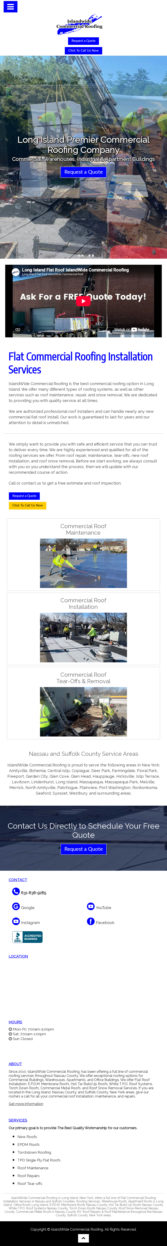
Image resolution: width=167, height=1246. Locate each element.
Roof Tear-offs (29, 1183)
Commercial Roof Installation (83, 603)
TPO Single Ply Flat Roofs (38, 1160)
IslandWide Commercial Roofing (77, 1229)
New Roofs (27, 1137)
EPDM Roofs (28, 1144)
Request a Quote (83, 40)
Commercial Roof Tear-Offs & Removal (83, 677)
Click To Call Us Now (83, 50)
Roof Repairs (28, 1176)
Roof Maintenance (32, 1168)
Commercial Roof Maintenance (83, 529)
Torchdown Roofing (34, 1152)
